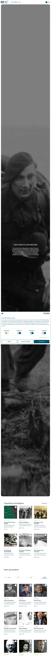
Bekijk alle (44, 503)
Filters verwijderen (44, 578)
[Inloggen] (46, 2)
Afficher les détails (43, 337)
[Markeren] (16, 507)
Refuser (9, 341)
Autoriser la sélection (25, 341)
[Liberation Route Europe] (4, 2)
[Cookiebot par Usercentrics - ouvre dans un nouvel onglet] (44, 313)
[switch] (19, 333)
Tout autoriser (42, 341)
